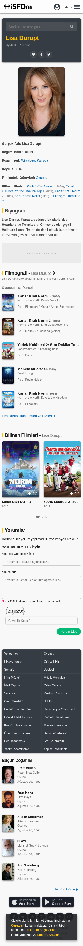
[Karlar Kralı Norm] (8, 399)
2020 (5, 506)
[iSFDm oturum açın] (57, 6)
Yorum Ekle (69, 631)
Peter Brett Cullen (29, 772)
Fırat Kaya (25, 792)
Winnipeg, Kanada (34, 160)
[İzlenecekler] (29, 493)
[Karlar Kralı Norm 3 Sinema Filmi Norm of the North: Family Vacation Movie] (20, 469)
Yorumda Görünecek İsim (18, 554)
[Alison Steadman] (8, 823)
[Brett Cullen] (8, 774)
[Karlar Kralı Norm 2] (8, 326)
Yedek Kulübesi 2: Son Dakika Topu (38, 188)
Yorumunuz (9, 572)
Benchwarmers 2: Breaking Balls (37, 349)
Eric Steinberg (28, 865)
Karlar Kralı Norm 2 (38, 320)
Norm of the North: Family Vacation (39, 300)
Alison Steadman (30, 816)
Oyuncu (11, 44)
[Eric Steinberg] (8, 872)
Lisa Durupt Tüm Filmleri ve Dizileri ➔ (29, 415)
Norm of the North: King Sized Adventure (42, 324)
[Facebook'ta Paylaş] (41, 54)
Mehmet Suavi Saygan (32, 845)
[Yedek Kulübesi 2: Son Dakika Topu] (8, 350)
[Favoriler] (33, 54)
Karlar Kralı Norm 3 (41, 186)
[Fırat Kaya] (8, 799)
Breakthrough (25, 373)
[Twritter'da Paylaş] (49, 54)
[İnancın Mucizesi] (8, 375)
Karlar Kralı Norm (27, 195)
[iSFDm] (18, 6)
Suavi (21, 841)
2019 (47, 506)
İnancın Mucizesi (36, 368)
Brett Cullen (26, 768)
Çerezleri (17, 925)
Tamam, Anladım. (49, 934)
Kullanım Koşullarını (40, 929)
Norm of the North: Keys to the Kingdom (42, 397)
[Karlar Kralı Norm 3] (8, 302)
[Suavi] (8, 847)
